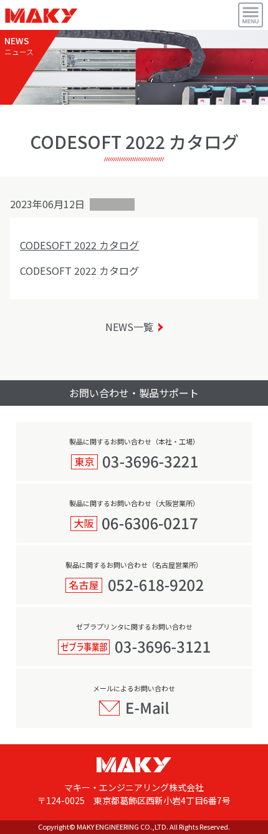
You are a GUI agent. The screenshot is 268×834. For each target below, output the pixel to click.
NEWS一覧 (129, 326)
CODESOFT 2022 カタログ (79, 244)
